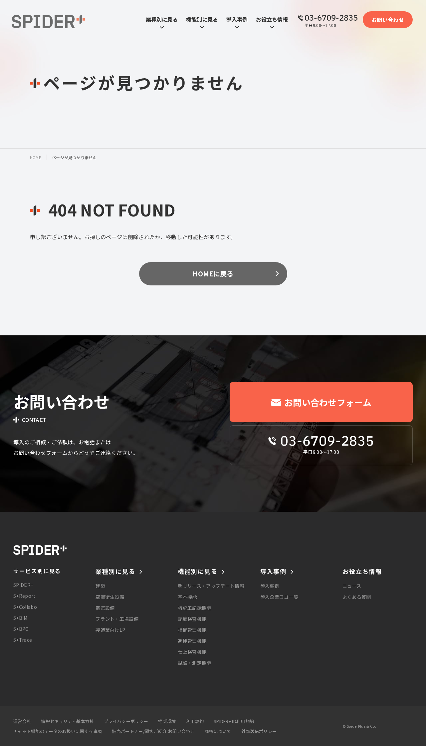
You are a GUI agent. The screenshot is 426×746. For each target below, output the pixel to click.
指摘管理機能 (192, 629)
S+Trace (22, 639)
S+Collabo (25, 606)
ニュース (351, 585)
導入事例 (269, 585)
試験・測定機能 (194, 662)
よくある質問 (356, 596)
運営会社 (22, 721)
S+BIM (20, 617)
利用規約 (195, 721)
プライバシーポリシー (126, 721)
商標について (218, 731)
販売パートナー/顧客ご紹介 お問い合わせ (153, 731)
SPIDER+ (23, 584)
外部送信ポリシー (259, 731)
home (35, 157)
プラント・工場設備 (117, 618)
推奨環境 (167, 721)
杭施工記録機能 (194, 607)
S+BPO (21, 628)
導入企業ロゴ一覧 (279, 596)
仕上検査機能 (192, 651)
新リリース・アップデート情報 (211, 585)
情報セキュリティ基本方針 (67, 721)
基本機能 (187, 596)
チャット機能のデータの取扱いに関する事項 (57, 731)
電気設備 (105, 607)
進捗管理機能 (192, 640)
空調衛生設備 (110, 596)
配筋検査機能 (192, 618)
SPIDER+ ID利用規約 (234, 721)
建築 (100, 585)
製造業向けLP (110, 629)
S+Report (24, 595)
